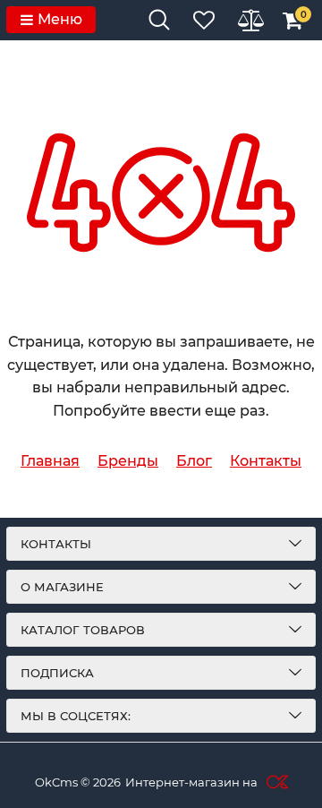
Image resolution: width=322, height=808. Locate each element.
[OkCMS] (275, 782)
